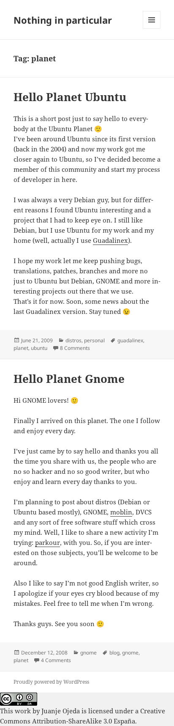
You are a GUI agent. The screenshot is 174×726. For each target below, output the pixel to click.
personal (94, 340)
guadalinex (130, 340)
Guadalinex (110, 240)
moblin (121, 512)
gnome (88, 652)
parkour (47, 542)
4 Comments (56, 660)
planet (21, 348)
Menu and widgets (151, 28)
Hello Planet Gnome (69, 378)
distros (73, 340)
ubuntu (39, 348)
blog (114, 652)
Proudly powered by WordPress (51, 681)
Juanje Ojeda (60, 711)
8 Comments (75, 348)
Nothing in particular (63, 20)
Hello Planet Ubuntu (70, 96)
